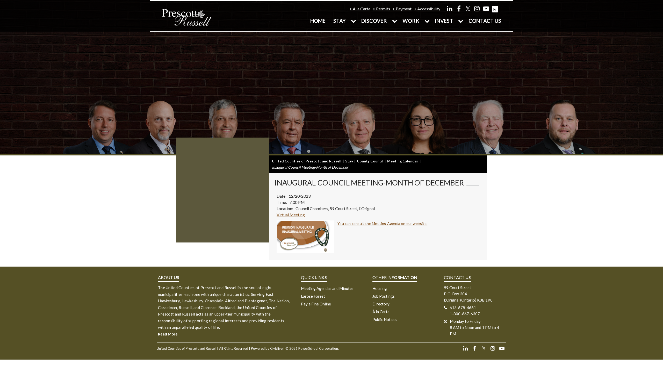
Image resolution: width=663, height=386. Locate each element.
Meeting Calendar (402, 161)
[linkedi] (449, 8)
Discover (374, 21)
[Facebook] (459, 8)
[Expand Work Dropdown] (427, 20)
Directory (381, 304)
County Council (370, 161)
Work (410, 21)
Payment (404, 8)
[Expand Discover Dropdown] (395, 20)
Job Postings (383, 296)
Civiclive (276, 348)
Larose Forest (313, 296)
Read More (168, 334)
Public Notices (384, 319)
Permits (383, 8)
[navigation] (186, 17)
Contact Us (485, 21)
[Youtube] (486, 8)
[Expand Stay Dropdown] (353, 20)
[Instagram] (477, 8)
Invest (444, 21)
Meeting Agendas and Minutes (327, 288)
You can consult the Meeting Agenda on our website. (382, 223)
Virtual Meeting (291, 214)
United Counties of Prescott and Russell (306, 161)
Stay (339, 21)
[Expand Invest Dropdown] (461, 20)
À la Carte (361, 8)
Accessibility (428, 8)
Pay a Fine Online (316, 304)
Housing (379, 288)
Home (318, 21)
